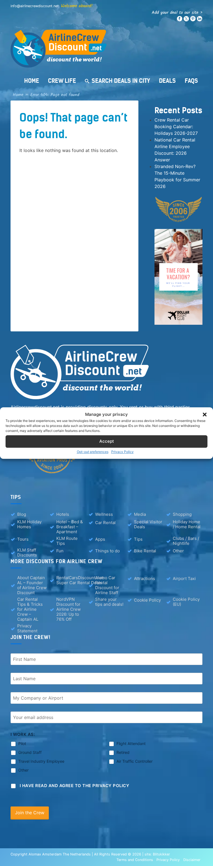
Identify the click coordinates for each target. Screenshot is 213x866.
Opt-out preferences (92, 452)
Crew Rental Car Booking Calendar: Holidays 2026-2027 (176, 126)
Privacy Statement (27, 628)
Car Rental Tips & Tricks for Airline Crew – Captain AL (30, 609)
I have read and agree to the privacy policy (75, 785)
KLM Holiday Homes (29, 524)
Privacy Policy (122, 452)
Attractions (144, 578)
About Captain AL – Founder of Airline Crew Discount (32, 585)
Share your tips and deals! (109, 602)
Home (31, 80)
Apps (100, 539)
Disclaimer (192, 860)
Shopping (182, 514)
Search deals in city (121, 80)
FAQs (191, 80)
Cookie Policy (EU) (186, 602)
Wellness (104, 514)
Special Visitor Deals (148, 524)
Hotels (62, 514)
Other (178, 550)
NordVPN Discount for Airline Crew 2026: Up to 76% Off (68, 609)
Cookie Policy (147, 600)
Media (140, 514)
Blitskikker (161, 854)
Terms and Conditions (134, 860)
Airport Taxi (184, 578)
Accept (106, 441)
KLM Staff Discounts (27, 553)
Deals (167, 80)
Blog (21, 514)
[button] (204, 414)
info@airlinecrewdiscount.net (35, 6)
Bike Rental (145, 550)
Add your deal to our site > (177, 12)
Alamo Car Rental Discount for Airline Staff (107, 585)
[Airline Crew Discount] (106, 48)
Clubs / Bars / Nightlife (186, 541)
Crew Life (62, 80)
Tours (23, 539)
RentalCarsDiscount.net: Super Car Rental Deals (80, 580)
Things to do (107, 550)
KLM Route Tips (67, 541)
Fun (60, 550)
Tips (138, 539)
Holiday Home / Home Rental (187, 524)
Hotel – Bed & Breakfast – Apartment (69, 526)
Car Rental (105, 522)
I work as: (23, 734)
